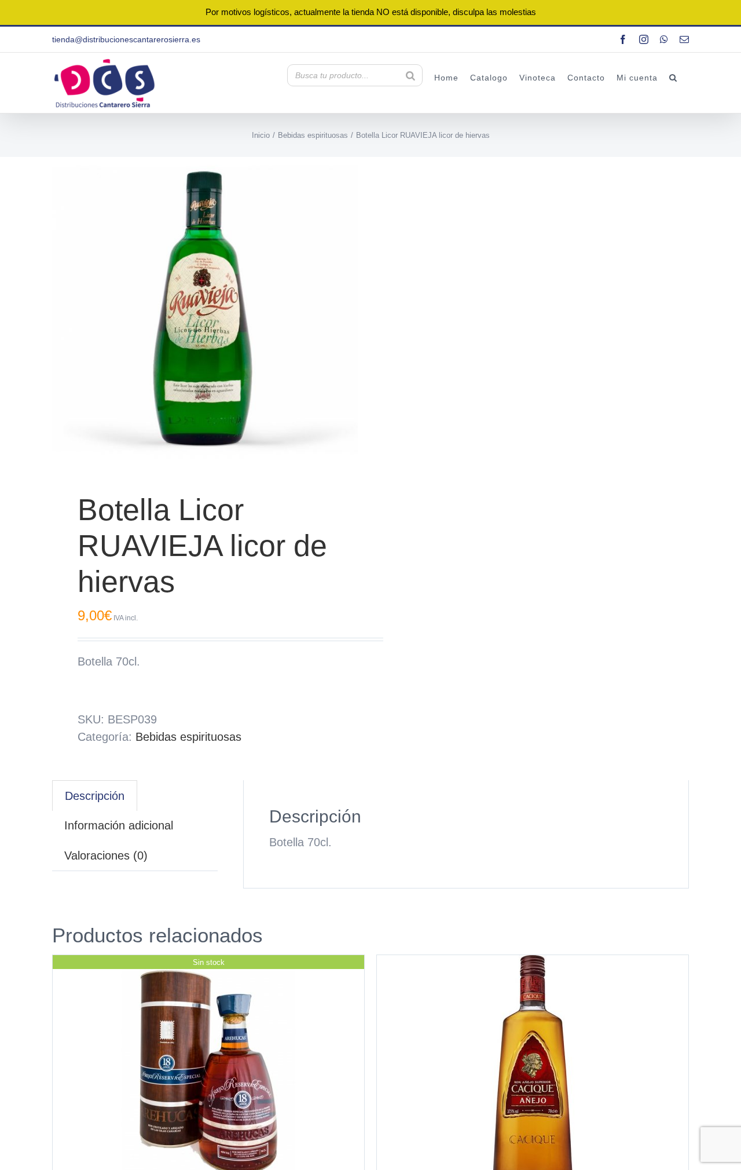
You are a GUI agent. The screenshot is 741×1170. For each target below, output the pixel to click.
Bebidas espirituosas (188, 736)
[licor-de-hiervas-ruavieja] (205, 310)
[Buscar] (410, 75)
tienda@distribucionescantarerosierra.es (126, 39)
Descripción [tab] (94, 795)
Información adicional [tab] (118, 825)
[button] (673, 77)
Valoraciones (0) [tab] (106, 855)
